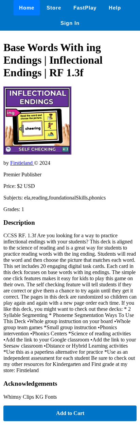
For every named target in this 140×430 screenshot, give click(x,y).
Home (26, 8)
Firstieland (22, 163)
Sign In (70, 23)
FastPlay (85, 8)
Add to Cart (70, 413)
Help (115, 8)
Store (54, 8)
